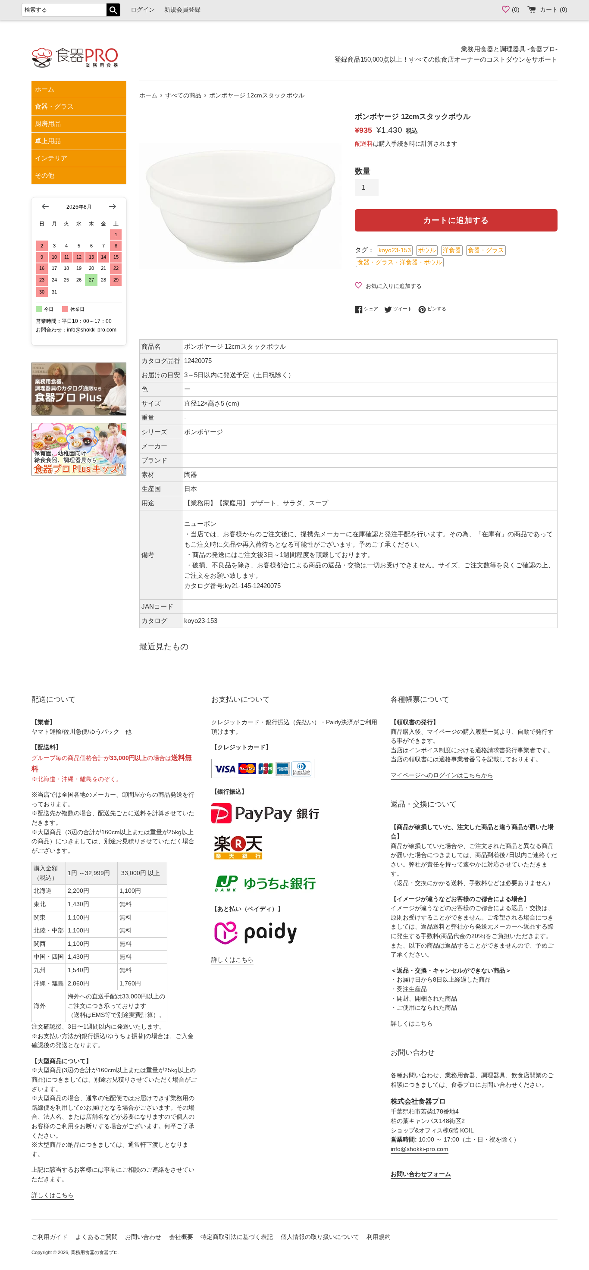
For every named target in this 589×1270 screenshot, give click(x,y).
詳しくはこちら (52, 1195)
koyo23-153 (395, 250)
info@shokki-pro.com (419, 1149)
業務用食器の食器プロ (94, 1252)
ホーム (44, 89)
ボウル (427, 250)
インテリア (51, 158)
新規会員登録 (182, 9)
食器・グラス (54, 106)
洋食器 (452, 250)
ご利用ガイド (49, 1237)
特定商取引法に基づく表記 (237, 1237)
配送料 (364, 143)
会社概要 (181, 1237)
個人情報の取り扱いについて (320, 1237)
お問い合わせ (143, 1237)
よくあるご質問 (96, 1237)
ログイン (143, 9)
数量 (362, 171)
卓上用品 (48, 140)
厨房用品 (48, 123)
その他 (44, 175)
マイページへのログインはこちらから (442, 775)
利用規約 (379, 1237)
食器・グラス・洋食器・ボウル (399, 262)
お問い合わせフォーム (421, 1174)
